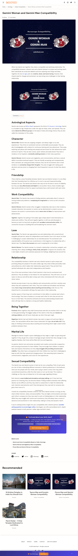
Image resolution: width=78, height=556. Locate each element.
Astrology (10, 7)
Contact (42, 541)
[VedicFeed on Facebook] (65, 2)
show (21, 115)
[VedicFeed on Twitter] (70, 2)
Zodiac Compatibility (20, 7)
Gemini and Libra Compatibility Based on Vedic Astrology (29, 442)
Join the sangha (52, 541)
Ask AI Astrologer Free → (39, 428)
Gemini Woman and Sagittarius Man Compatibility (27, 444)
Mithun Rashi (29, 126)
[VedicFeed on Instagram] (67, 2)
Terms (35, 541)
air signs (24, 74)
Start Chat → (44, 554)
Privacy (29, 541)
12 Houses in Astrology (54, 126)
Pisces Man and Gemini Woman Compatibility (26, 447)
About (23, 541)
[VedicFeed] (11, 2)
